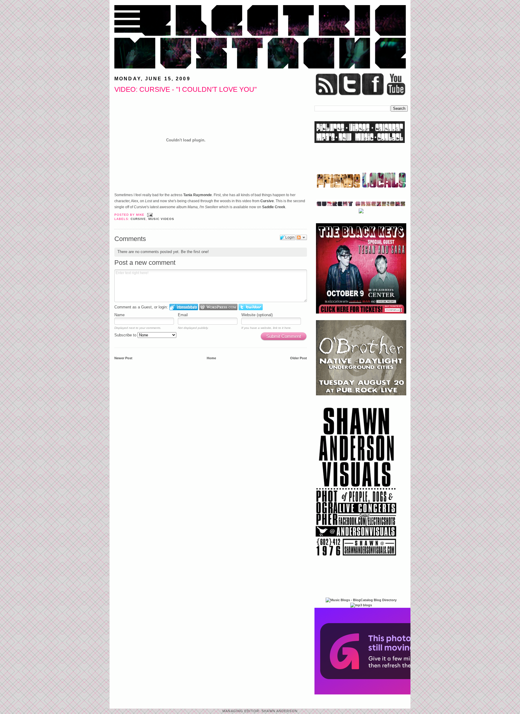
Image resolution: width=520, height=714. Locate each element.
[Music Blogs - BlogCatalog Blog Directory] (361, 600)
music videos (161, 219)
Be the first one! (195, 251)
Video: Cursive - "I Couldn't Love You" (185, 89)
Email (183, 315)
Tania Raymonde (197, 195)
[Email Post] (149, 214)
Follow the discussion (301, 237)
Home (211, 358)
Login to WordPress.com (218, 307)
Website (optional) (257, 315)
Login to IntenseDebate (183, 307)
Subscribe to (126, 335)
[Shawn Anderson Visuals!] (356, 558)
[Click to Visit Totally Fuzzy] (379, 693)
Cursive (267, 201)
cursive (138, 219)
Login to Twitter (251, 307)
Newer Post (123, 358)
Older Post (298, 358)
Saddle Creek (273, 207)
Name (119, 315)
